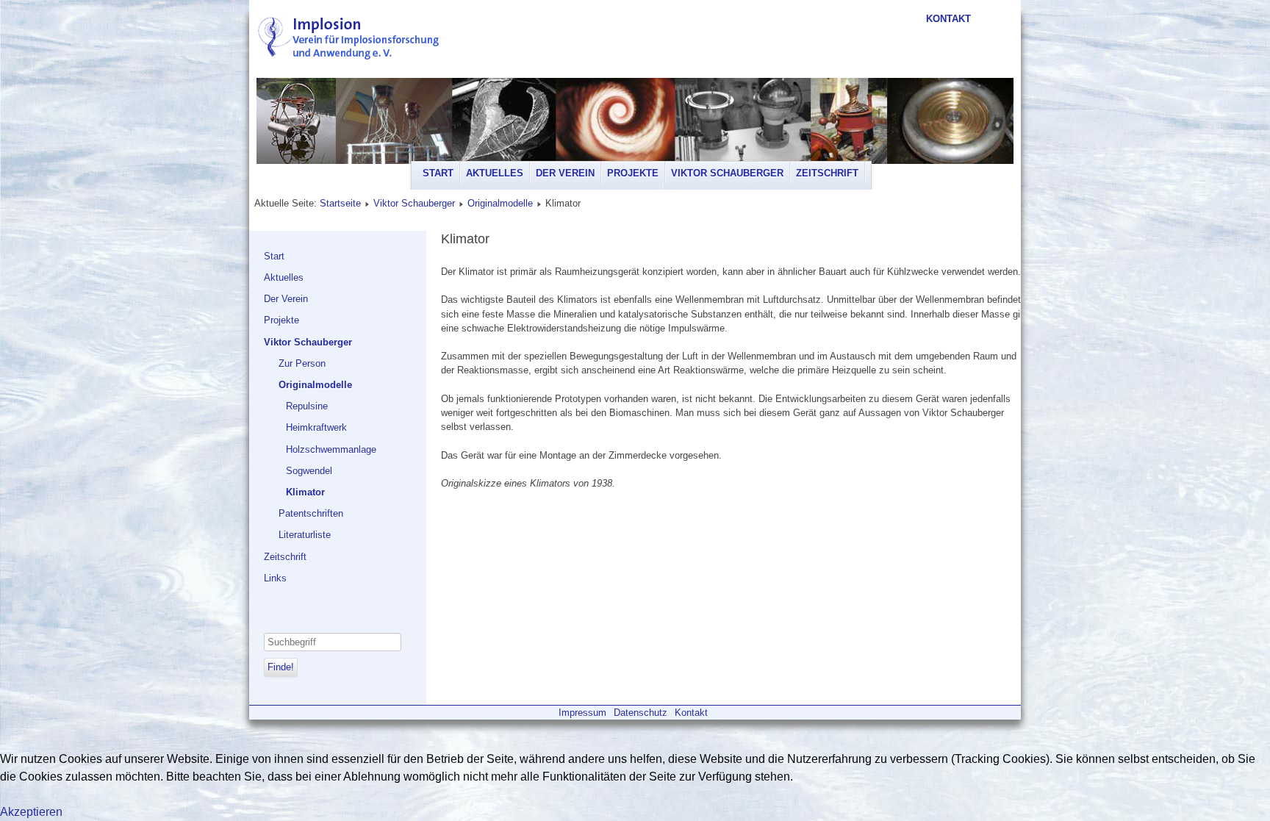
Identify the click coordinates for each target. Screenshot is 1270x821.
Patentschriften (311, 513)
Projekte (633, 173)
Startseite (340, 203)
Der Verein (565, 173)
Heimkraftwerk (316, 427)
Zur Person (302, 363)
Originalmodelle (500, 203)
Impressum (582, 712)
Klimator (305, 492)
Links (275, 578)
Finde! (281, 667)
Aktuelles (494, 173)
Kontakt (948, 18)
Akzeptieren (31, 812)
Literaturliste (305, 534)
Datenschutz (640, 712)
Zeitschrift (827, 173)
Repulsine (307, 406)
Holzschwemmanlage (331, 449)
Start (438, 173)
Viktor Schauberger (727, 173)
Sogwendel (309, 470)
